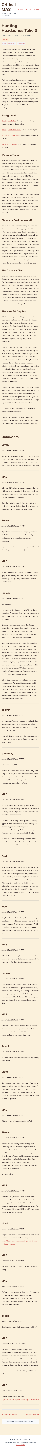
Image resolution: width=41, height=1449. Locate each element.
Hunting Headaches (9, 121)
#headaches (21, 43)
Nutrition (5, 39)
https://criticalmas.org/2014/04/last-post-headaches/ (20, 1399)
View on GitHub (20, 1445)
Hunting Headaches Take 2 (11, 129)
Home (20, 9)
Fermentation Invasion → (32, 1414)
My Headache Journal (9, 144)
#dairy (4, 43)
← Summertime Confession (9, 1414)
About (36, 9)
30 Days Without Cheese (11, 135)
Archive (29, 9)
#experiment (11, 43)
